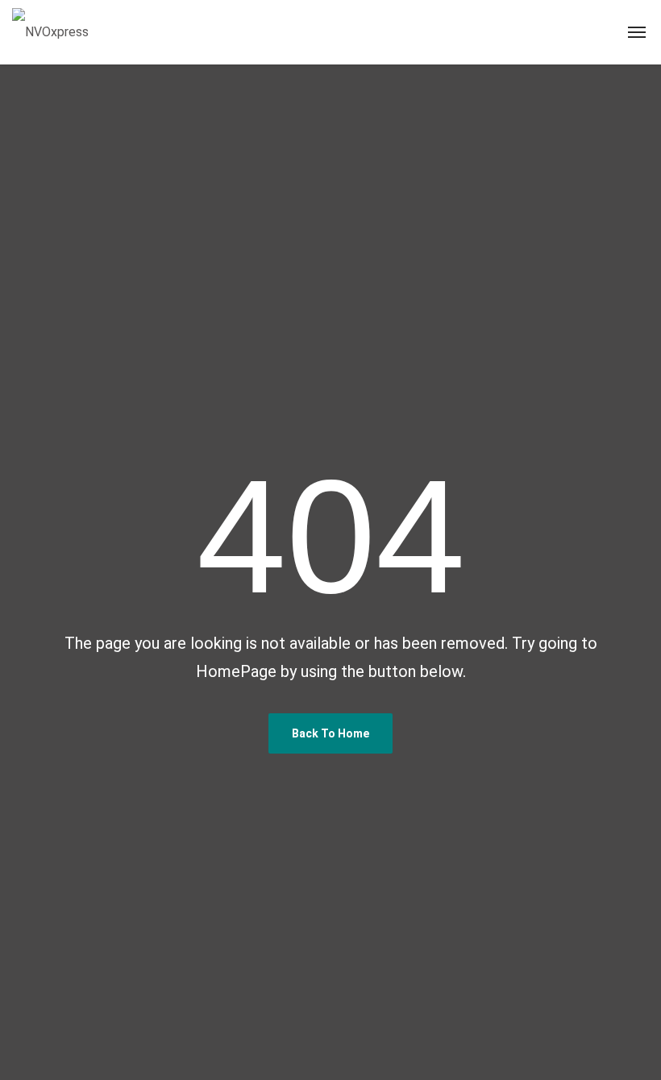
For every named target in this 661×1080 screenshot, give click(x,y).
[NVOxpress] (50, 32)
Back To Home (330, 733)
